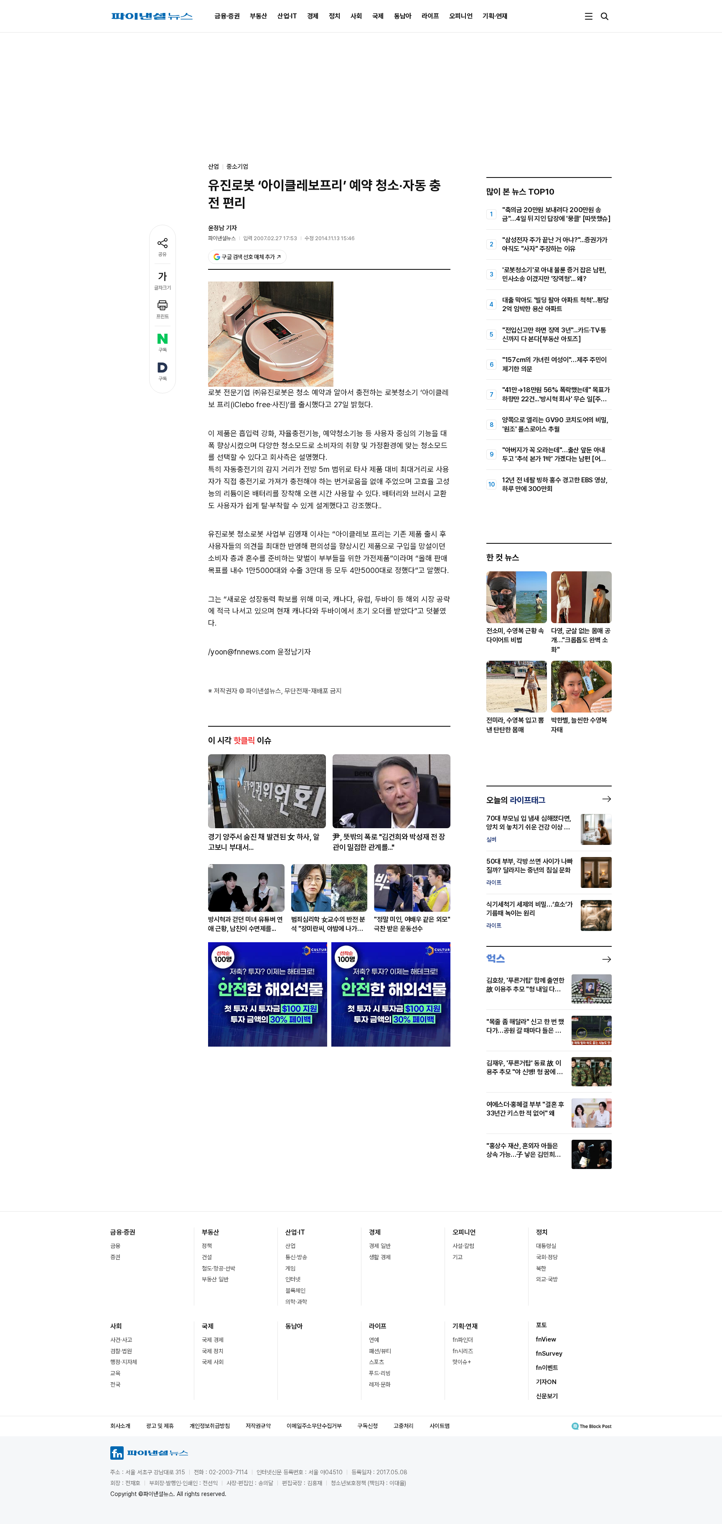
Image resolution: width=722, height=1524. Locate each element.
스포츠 (376, 1362)
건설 (207, 1257)
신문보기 (547, 1396)
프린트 (162, 317)
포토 (541, 1325)
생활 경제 (380, 1257)
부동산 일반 (215, 1279)
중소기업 (237, 166)
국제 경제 (213, 1339)
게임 (290, 1268)
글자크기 (162, 288)
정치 (335, 16)
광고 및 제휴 (160, 1426)
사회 (356, 16)
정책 (207, 1246)
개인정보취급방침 (210, 1426)
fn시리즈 (463, 1351)
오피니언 (461, 16)
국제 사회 (213, 1362)
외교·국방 (547, 1279)
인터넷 (292, 1279)
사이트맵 (440, 1426)
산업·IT (287, 16)
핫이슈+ (462, 1362)
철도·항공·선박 (218, 1268)
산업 (290, 1246)
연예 (374, 1339)
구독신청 (368, 1426)
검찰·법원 (121, 1351)
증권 (115, 1257)
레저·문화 (380, 1384)
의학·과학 (296, 1301)
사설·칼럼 (463, 1246)
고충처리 (404, 1426)
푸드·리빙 (380, 1373)
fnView (546, 1339)
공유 (162, 254)
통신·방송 (296, 1257)
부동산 (258, 16)
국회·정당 (547, 1257)
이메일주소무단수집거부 (314, 1426)
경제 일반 (380, 1246)
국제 (378, 16)
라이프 (430, 16)
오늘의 (515, 800)
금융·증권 (227, 16)
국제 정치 (213, 1351)
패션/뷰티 (380, 1351)
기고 (458, 1257)
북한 (541, 1268)
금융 (115, 1246)
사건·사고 (121, 1339)
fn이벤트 (547, 1368)
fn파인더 (463, 1339)
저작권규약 (258, 1426)
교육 (115, 1373)
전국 (115, 1384)
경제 (313, 16)
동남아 (403, 16)
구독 (162, 350)
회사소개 (120, 1426)
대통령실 (546, 1246)
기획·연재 (495, 16)
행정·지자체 (123, 1362)
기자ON (546, 1382)
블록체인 (295, 1290)
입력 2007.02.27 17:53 (270, 238)
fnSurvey (549, 1353)
